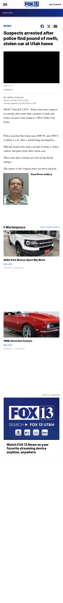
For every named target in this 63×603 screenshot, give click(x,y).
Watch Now (54, 4)
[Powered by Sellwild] (55, 395)
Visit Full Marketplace (49, 227)
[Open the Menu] (5, 4)
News (8, 25)
